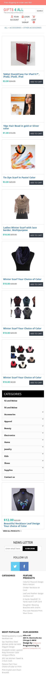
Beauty (7, 428)
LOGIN (27, 16)
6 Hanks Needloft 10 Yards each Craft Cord (32, 600)
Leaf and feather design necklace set (33, 594)
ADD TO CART (36, 82)
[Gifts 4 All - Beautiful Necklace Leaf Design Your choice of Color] (23, 499)
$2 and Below (10, 400)
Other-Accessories (32, 28)
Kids (6, 456)
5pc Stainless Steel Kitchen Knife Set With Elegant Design (11, 644)
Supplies (8, 470)
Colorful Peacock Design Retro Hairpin (33, 583)
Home (7, 442)
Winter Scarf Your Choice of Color (22, 279)
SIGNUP (25, 22)
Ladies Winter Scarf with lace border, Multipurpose (20, 229)
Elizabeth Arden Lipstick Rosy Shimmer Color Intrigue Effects (12, 652)
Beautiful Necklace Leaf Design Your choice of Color (22, 525)
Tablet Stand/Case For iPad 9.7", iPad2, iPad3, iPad (21, 75)
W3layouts (37, 643)
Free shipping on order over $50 (18, 2)
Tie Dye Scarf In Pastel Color (19, 177)
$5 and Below (10, 407)
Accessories (15, 28)
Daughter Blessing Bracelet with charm (31, 606)
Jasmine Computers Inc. (32, 648)
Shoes (7, 463)
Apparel (8, 421)
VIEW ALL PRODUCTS (11, 531)
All (6, 28)
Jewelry (8, 449)
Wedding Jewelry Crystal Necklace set (12, 637)
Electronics (9, 435)
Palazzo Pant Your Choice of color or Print (11, 665)
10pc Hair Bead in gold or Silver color (21, 127)
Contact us (9, 477)
